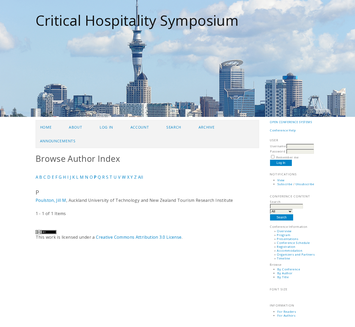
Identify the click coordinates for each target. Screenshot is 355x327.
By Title (283, 277)
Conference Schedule (293, 243)
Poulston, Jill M (51, 200)
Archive (207, 127)
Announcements (58, 140)
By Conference (288, 269)
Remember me (287, 157)
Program (283, 235)
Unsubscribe (304, 184)
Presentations (287, 239)
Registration (286, 247)
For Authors (286, 315)
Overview (284, 231)
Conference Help (283, 130)
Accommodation (289, 250)
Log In (106, 127)
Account (139, 127)
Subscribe (284, 184)
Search (173, 127)
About (75, 127)
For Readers (286, 311)
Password (277, 151)
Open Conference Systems (291, 122)
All (140, 177)
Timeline (283, 258)
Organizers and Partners (296, 254)
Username (278, 146)
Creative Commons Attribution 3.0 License (138, 237)
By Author (284, 273)
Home (46, 127)
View (281, 180)
